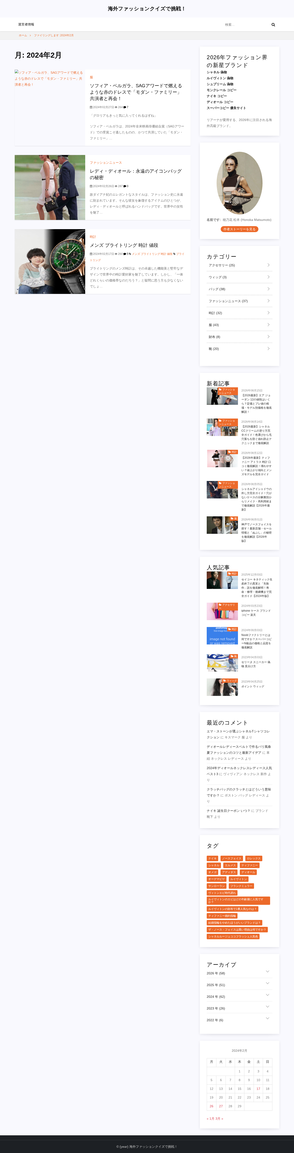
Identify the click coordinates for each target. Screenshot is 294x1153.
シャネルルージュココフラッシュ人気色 (233, 936)
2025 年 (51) (216, 985)
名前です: (214, 220)
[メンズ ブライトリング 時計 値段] (50, 261)
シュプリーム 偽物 (220, 84)
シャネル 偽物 (217, 72)
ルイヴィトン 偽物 (220, 78)
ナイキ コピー (217, 96)
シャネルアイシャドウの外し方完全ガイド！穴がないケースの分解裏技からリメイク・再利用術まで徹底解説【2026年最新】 (256, 499)
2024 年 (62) (216, 996)
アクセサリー (221, 265)
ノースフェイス (231, 858)
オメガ (212, 872)
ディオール (248, 872)
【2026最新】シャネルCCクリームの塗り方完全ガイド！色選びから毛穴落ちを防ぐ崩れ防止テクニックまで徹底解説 (256, 435)
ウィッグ (217, 277)
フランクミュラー (241, 886)
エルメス (230, 865)
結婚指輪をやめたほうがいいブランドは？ (234, 922)
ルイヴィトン (238, 879)
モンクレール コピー (222, 90)
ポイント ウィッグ (252, 686)
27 (221, 1106)
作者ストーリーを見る (239, 229)
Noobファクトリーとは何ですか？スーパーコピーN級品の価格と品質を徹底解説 (256, 641)
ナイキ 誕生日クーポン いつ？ (228, 811)
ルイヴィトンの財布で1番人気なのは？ (232, 909)
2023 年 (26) (216, 1008)
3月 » (219, 1118)
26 (211, 1106)
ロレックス (254, 858)
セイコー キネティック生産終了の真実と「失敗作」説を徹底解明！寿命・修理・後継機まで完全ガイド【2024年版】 (256, 588)
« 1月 (211, 1118)
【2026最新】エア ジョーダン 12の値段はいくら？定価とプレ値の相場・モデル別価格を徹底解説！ (256, 403)
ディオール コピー (220, 102)
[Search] (273, 24)
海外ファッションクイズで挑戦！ (147, 8)
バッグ (216, 289)
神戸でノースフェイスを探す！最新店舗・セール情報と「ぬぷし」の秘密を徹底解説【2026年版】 (256, 533)
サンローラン (216, 886)
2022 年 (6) (215, 1020)
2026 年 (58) (216, 973)
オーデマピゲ (216, 879)
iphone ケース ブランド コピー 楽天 (256, 612)
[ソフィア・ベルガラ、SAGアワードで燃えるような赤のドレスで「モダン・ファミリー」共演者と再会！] (50, 107)
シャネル (213, 865)
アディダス (229, 872)
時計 (93, 237)
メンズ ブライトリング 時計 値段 (124, 245)
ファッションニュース (106, 162)
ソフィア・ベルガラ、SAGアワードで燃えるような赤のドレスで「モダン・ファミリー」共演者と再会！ (136, 92)
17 (258, 1089)
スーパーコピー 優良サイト (226, 108)
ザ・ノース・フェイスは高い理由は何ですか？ (237, 929)
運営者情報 (26, 24)
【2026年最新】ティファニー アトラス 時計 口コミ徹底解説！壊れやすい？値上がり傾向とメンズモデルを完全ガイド (256, 466)
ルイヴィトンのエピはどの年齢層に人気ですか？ (235, 901)
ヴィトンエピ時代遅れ (222, 892)
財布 (214, 337)
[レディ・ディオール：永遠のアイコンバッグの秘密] (50, 187)
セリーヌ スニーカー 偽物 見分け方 (255, 664)
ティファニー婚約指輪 (222, 915)
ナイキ (212, 858)
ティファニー (249, 865)
